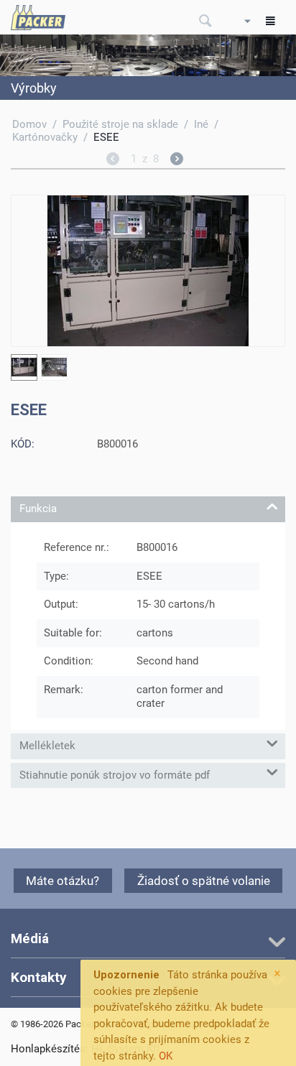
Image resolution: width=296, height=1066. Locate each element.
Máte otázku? (62, 880)
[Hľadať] (205, 21)
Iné (201, 124)
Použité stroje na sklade (120, 124)
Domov (29, 124)
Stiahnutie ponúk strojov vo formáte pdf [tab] (114, 775)
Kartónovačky (45, 137)
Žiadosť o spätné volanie (203, 880)
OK (165, 1055)
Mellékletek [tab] (47, 745)
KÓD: (22, 443)
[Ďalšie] (176, 161)
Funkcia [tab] (38, 508)
